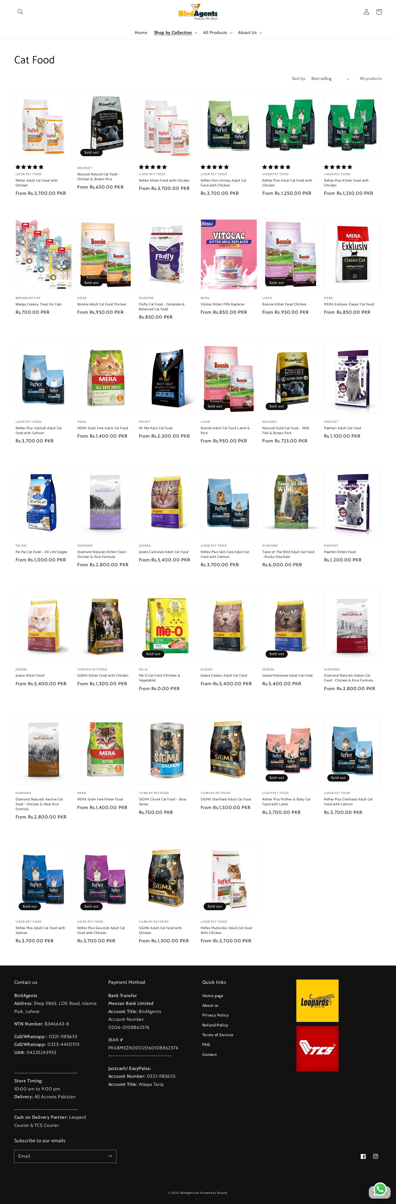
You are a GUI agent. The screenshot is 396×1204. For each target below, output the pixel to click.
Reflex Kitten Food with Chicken (164, 180)
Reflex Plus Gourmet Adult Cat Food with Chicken (101, 931)
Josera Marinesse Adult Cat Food (287, 675)
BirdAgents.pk (189, 1193)
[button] (20, 12)
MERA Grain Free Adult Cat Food (102, 428)
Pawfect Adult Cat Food (342, 428)
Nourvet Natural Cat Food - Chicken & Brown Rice (98, 177)
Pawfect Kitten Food (340, 552)
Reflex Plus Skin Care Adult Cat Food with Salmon (225, 555)
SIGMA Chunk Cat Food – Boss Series (162, 802)
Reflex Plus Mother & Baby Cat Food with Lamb (286, 802)
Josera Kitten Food (30, 675)
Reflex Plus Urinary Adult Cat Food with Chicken (223, 183)
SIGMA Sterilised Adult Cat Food (226, 799)
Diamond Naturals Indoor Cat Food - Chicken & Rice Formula (348, 678)
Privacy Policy (215, 1015)
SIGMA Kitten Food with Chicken (102, 675)
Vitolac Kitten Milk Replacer (223, 304)
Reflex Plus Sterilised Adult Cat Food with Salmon (348, 802)
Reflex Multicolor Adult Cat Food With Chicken (226, 931)
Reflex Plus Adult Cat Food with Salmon (40, 931)
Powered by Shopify (213, 1193)
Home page (213, 995)
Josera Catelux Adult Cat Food (224, 675)
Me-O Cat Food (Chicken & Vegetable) (159, 678)
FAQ (206, 1044)
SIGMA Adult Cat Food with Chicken (160, 931)
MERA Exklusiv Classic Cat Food (349, 304)
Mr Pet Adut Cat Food (156, 428)
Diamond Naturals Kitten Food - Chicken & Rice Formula (102, 555)
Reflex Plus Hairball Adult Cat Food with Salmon (39, 431)
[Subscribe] (109, 1156)
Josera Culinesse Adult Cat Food (164, 552)
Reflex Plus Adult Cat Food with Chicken (287, 183)
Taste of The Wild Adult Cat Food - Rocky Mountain (288, 555)
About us (210, 1005)
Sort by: (299, 78)
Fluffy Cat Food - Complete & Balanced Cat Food (162, 307)
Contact (209, 1054)
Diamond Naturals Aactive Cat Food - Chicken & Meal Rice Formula (39, 804)
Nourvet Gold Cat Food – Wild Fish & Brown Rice (285, 431)
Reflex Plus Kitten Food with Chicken (346, 183)
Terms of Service (218, 1034)
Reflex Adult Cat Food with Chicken (37, 183)
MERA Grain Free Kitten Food (100, 799)
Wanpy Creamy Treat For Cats (39, 304)
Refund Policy (215, 1025)
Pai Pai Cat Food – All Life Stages (41, 552)
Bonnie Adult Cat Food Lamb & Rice (225, 431)
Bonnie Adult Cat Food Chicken (101, 304)
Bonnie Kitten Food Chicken (284, 304)
